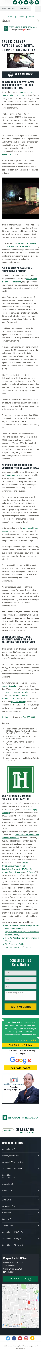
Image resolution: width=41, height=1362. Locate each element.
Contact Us (24, 8)
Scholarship (9, 17)
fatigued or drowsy (13, 475)
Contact (5, 717)
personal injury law (9, 686)
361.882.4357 (25, 1129)
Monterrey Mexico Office (10, 1156)
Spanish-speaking (18, 702)
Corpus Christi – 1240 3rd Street (13, 1232)
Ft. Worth (7, 692)
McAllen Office (7, 1191)
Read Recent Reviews (20, 1067)
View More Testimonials (20, 1044)
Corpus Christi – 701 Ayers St (12, 1245)
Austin (12, 872)
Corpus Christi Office (9, 1149)
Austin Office (6, 1200)
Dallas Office (6, 1213)
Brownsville (17, 692)
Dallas (8, 869)
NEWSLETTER (21, 17)
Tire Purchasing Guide (14, 944)
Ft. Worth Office (7, 1226)
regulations (6, 154)
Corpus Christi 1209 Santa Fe (12, 1169)
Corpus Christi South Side (19, 695)
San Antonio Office (8, 1206)
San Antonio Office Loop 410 (12, 1162)
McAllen (25, 692)
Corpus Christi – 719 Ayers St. (13, 1239)
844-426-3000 (29, 717)
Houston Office (7, 1219)
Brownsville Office (8, 1184)
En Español (32, 17)
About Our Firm (8, 8)
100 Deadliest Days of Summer (18, 947)
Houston (16, 698)
